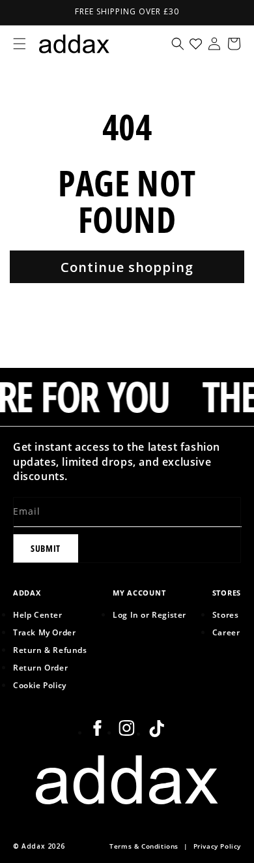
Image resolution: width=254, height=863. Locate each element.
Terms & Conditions (143, 846)
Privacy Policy (217, 846)
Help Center (38, 614)
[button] (19, 43)
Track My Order (44, 632)
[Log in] (214, 43)
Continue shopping (127, 267)
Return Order (40, 667)
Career (226, 632)
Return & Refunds (50, 649)
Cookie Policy (39, 685)
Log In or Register (149, 614)
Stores (225, 614)
